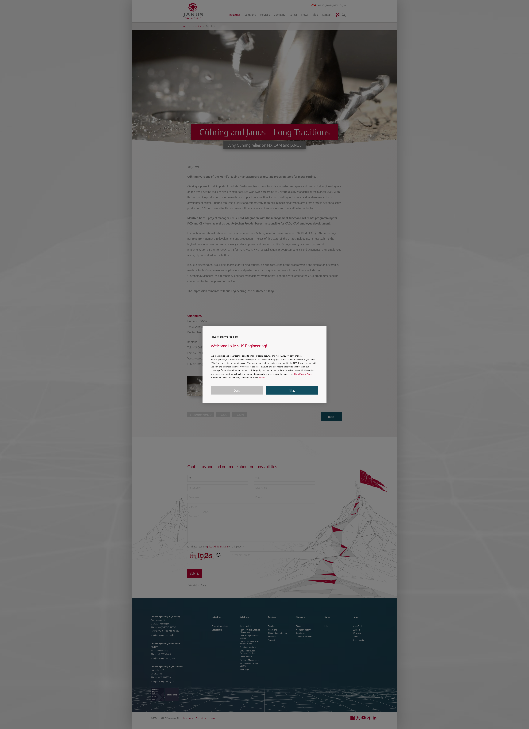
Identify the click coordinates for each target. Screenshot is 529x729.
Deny (237, 390)
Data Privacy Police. (303, 374)
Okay (292, 390)
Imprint (262, 377)
